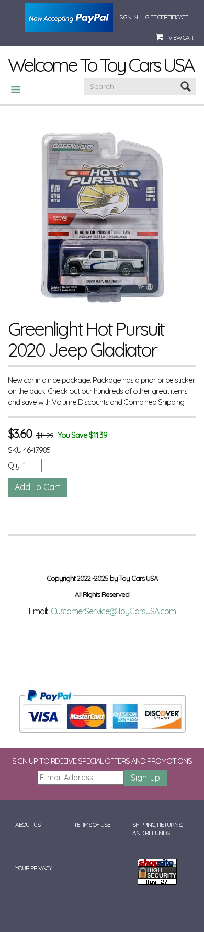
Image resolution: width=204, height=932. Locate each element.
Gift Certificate (166, 17)
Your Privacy (33, 868)
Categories (11, 89)
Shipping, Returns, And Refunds (157, 828)
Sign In (128, 17)
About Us (27, 824)
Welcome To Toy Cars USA (101, 64)
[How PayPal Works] (102, 710)
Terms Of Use (92, 824)
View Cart (182, 37)
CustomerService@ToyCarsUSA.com (113, 611)
